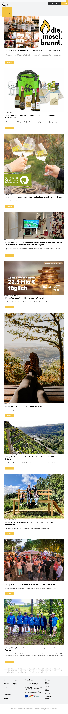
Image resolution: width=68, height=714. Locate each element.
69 (43, 672)
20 (50, 668)
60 (23, 672)
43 (43, 670)
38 (32, 670)
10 (27, 668)
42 (41, 670)
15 (38, 668)
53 (7, 672)
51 (61, 670)
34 (22, 670)
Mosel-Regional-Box (59, 6)
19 (47, 668)
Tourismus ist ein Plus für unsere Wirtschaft (27, 298)
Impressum (47, 698)
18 (45, 668)
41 (38, 670)
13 (34, 668)
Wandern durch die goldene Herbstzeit (26, 406)
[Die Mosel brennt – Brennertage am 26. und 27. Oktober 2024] (34, 32)
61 (25, 672)
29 (11, 670)
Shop (46, 689)
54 (9, 672)
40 (36, 670)
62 (27, 672)
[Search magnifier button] (67, 1)
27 (7, 670)
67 (38, 672)
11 (29, 668)
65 (34, 672)
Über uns (47, 686)
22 (54, 668)
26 (4, 670)
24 (59, 668)
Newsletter (47, 693)
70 (45, 672)
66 (36, 672)
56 (13, 672)
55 (11, 672)
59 (20, 672)
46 (50, 670)
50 (59, 670)
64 (32, 672)
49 (56, 670)
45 (47, 670)
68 (41, 672)
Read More (9, 62)
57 (16, 672)
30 (13, 670)
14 (36, 668)
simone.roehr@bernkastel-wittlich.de (12, 692)
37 (29, 670)
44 (45, 670)
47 (52, 670)
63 (29, 672)
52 (4, 672)
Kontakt (47, 690)
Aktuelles (51, 3)
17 (43, 668)
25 (61, 668)
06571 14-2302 (8, 694)
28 (9, 670)
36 (27, 670)
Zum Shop (57, 3)
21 (52, 668)
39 (34, 670)
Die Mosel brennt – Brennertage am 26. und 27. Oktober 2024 (35, 50)
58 (18, 672)
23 (56, 668)
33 (20, 670)
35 (25, 670)
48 (54, 670)
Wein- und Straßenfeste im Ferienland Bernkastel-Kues (33, 585)
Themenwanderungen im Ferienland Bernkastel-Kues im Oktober (36, 197)
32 (18, 670)
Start (46, 682)
